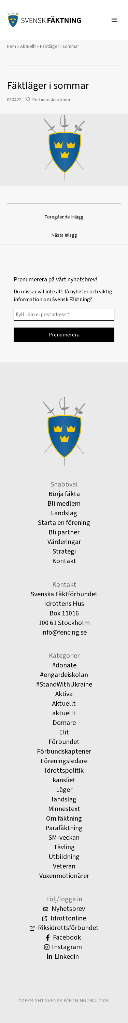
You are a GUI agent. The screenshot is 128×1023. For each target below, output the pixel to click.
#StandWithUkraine (64, 684)
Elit (64, 732)
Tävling (64, 847)
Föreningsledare (64, 761)
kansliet (64, 780)
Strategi (64, 551)
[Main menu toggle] (114, 20)
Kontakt (64, 561)
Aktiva (64, 694)
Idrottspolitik (64, 770)
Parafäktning (64, 828)
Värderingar (64, 542)
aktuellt (64, 713)
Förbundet (64, 742)
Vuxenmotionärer (64, 876)
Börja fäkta (64, 494)
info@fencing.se (64, 632)
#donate (64, 665)
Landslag (64, 513)
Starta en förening (64, 523)
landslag (64, 799)
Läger (64, 790)
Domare (64, 723)
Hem (11, 46)
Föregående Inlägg (64, 217)
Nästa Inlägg (64, 235)
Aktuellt (28, 46)
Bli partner (64, 532)
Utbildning (64, 857)
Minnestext (64, 809)
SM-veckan (64, 837)
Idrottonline (67, 918)
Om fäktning (64, 818)
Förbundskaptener (51, 99)
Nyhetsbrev (67, 909)
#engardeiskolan (64, 675)
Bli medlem (64, 503)
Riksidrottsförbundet (68, 928)
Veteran (64, 866)
